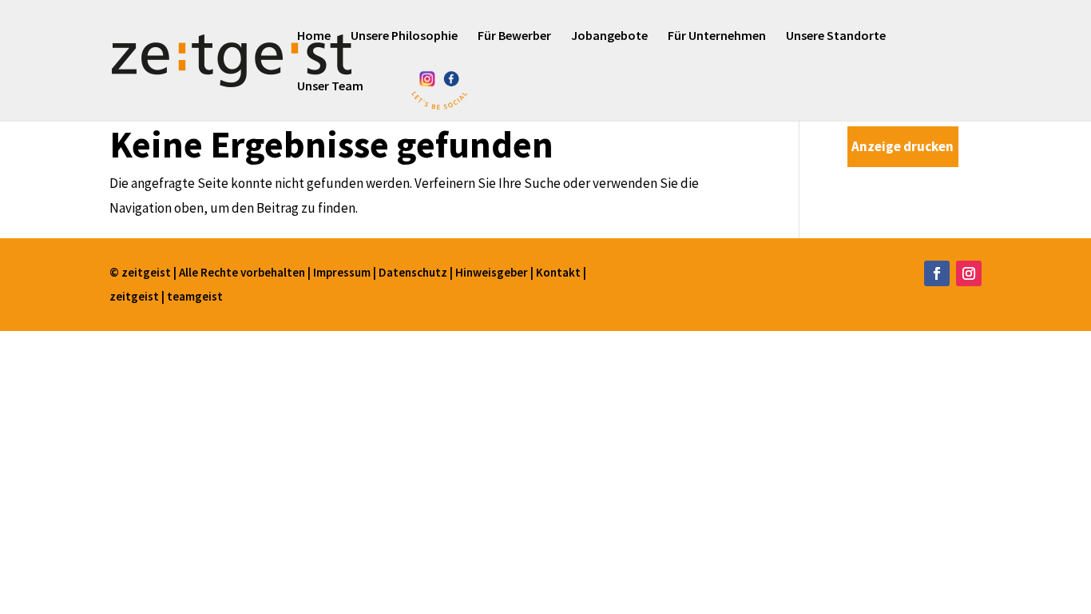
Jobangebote (609, 36)
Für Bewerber (514, 36)
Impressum (343, 272)
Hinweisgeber (491, 272)
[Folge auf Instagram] (969, 273)
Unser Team (330, 87)
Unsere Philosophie (404, 36)
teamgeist (195, 296)
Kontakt (559, 272)
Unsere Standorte (836, 36)
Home (314, 36)
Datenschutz (414, 272)
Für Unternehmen (717, 36)
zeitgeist (135, 296)
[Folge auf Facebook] (937, 273)
